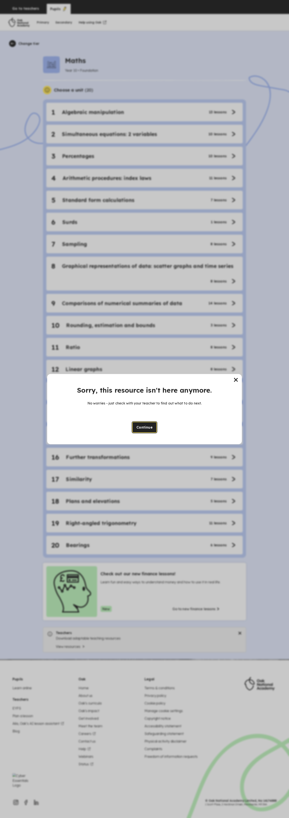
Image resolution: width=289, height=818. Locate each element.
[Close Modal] (236, 380)
